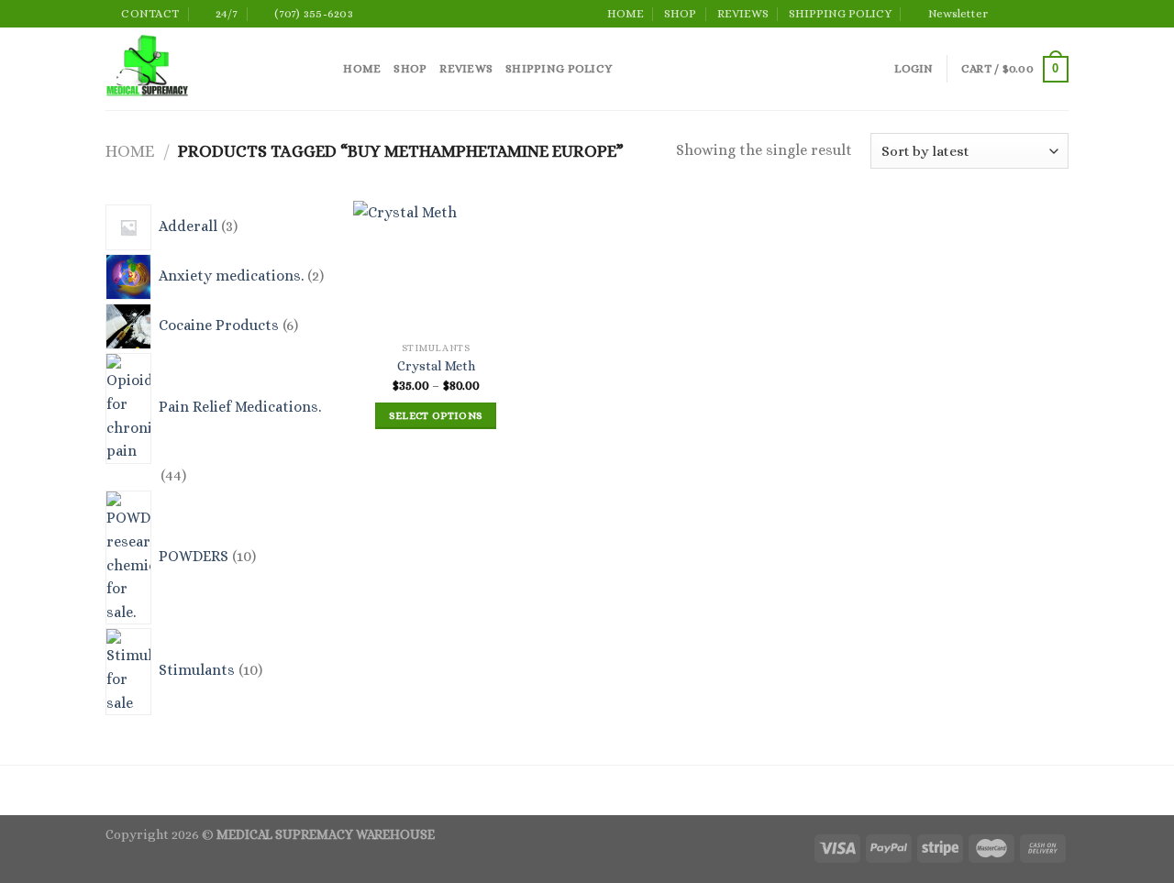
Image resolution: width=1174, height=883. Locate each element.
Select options (436, 416)
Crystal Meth (436, 366)
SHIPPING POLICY (840, 13)
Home (129, 150)
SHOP (680, 13)
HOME (625, 13)
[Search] (323, 68)
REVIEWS (743, 13)
